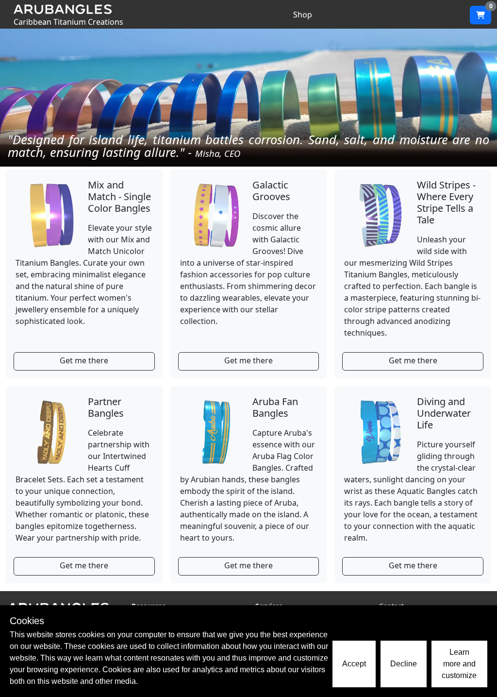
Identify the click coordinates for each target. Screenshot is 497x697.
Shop (302, 14)
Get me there (84, 360)
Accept (354, 664)
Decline (403, 664)
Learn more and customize (459, 664)
